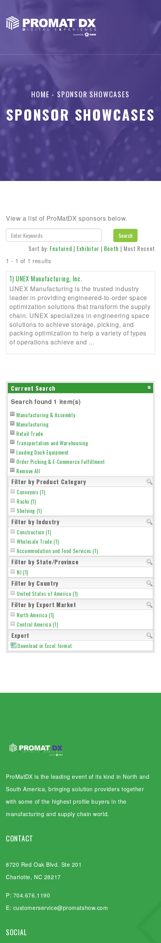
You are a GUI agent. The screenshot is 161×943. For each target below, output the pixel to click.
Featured (61, 248)
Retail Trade (29, 433)
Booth (111, 248)
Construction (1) (34, 532)
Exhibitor (88, 248)
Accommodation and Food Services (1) (57, 551)
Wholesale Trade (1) (38, 541)
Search (125, 235)
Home (40, 94)
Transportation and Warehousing (52, 443)
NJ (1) (23, 572)
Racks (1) (26, 501)
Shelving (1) (29, 511)
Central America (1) (37, 624)
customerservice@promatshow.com (60, 907)
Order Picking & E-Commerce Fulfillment (60, 461)
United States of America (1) (47, 593)
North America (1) (35, 615)
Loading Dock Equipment (42, 452)
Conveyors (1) (31, 492)
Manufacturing (32, 424)
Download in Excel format (45, 646)
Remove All (28, 471)
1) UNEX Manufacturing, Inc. (45, 278)
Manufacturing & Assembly (45, 415)
